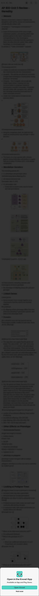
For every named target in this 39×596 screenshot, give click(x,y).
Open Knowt (19, 587)
